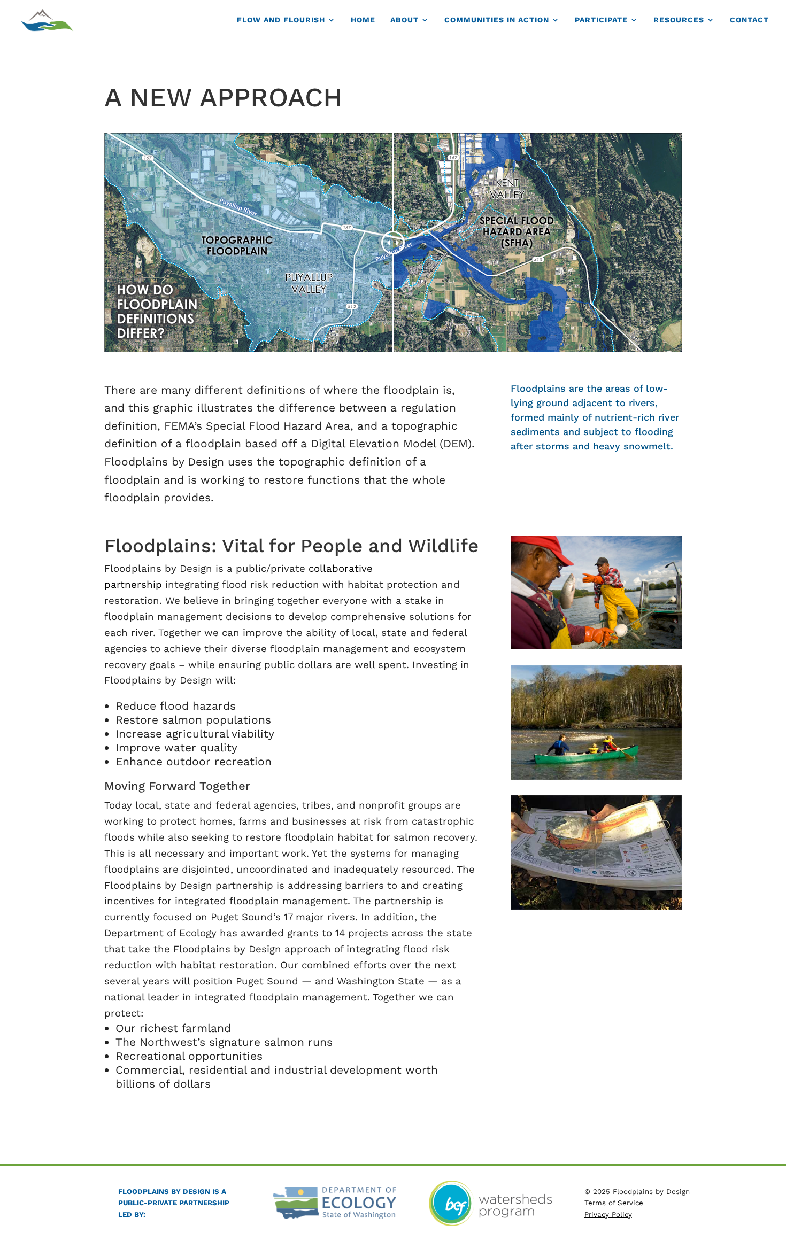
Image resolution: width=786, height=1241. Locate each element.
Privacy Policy (608, 1215)
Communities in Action (496, 20)
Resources (678, 20)
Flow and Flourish (281, 20)
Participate (601, 20)
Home (363, 20)
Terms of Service (613, 1203)
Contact (749, 20)
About (404, 20)
